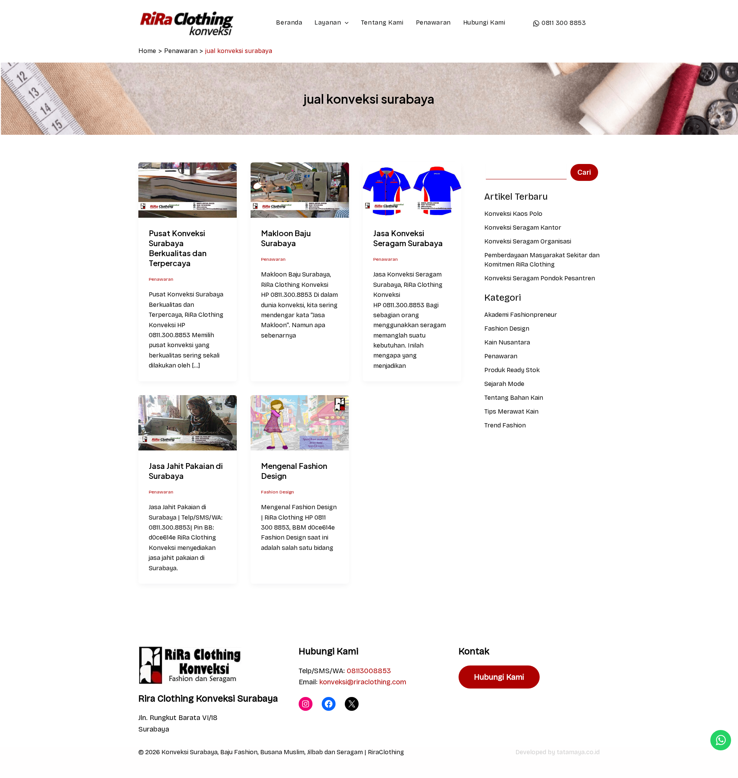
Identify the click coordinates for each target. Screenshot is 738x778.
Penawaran (433, 22)
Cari (584, 172)
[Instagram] (305, 704)
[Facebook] (329, 704)
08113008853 (369, 671)
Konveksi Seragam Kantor (522, 227)
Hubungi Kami (484, 22)
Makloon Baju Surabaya (286, 238)
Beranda (289, 22)
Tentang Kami (382, 22)
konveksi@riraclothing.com (362, 682)
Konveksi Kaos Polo (513, 213)
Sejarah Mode (504, 383)
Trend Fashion (505, 425)
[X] (352, 704)
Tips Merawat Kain (511, 411)
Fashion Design (277, 492)
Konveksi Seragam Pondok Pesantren (539, 278)
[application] (345, 22)
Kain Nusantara (507, 342)
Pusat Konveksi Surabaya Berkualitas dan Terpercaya (177, 248)
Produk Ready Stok (512, 370)
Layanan (327, 22)
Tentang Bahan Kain (513, 397)
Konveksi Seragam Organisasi (527, 241)
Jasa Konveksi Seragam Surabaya (408, 238)
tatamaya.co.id (578, 752)
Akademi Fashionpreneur (520, 314)
